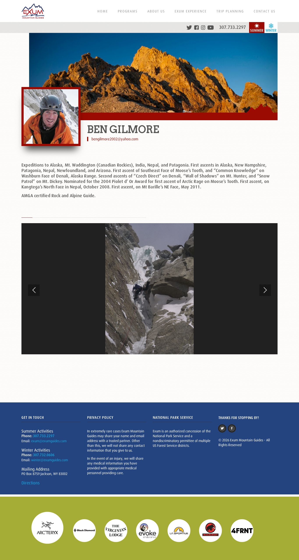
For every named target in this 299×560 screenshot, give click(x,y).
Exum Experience (191, 11)
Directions (30, 482)
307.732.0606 (44, 455)
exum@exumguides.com (49, 441)
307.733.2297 (232, 27)
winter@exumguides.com (49, 460)
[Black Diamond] (87, 530)
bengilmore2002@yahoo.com (114, 139)
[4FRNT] (245, 530)
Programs (127, 11)
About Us (156, 11)
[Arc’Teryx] (50, 530)
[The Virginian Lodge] (119, 530)
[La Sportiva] (182, 530)
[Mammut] (213, 530)
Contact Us (264, 11)
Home (102, 11)
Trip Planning (230, 11)
